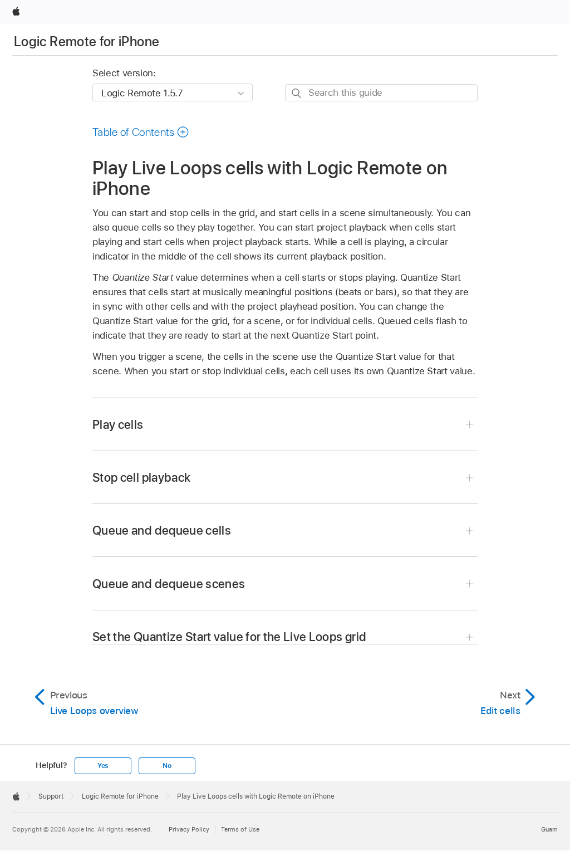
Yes (103, 766)
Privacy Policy (189, 829)
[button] (140, 132)
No (167, 766)
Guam (549, 829)
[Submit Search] (297, 93)
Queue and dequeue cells (161, 530)
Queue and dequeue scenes (168, 583)
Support (50, 796)
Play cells (118, 424)
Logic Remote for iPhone (86, 41)
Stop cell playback (141, 477)
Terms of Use (240, 829)
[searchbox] (381, 92)
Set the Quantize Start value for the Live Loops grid (229, 636)
